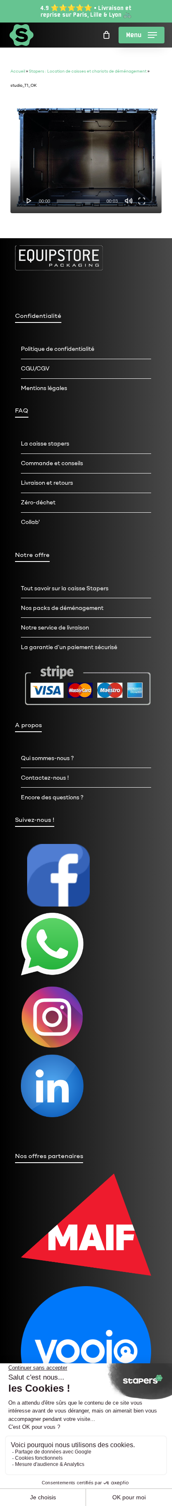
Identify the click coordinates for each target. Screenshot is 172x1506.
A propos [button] (28, 725)
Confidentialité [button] (38, 316)
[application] (86, 156)
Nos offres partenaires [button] (49, 1156)
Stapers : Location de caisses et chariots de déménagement (88, 71)
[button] (141, 35)
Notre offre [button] (32, 555)
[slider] (78, 201)
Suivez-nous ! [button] (34, 820)
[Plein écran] (141, 200)
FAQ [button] (21, 410)
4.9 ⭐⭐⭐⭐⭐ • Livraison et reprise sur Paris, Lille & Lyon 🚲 (86, 11)
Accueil (17, 71)
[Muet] (128, 200)
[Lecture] (29, 200)
